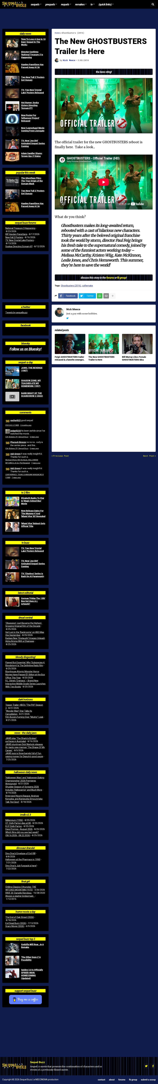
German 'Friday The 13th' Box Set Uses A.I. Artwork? (33, 601)
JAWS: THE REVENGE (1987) (31, 369)
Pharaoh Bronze (18, 442)
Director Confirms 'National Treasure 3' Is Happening (32, 54)
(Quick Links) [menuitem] (105, 4)
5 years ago (34, 437)
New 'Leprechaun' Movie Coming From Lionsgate (32, 129)
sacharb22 (15, 420)
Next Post (148, 456)
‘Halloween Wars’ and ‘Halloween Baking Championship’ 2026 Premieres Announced (24, 780)
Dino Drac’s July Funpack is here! (21, 865)
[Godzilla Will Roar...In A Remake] (12, 948)
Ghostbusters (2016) (73, 33)
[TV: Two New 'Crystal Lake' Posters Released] (12, 93)
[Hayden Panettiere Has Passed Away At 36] (12, 68)
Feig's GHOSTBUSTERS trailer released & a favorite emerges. (69, 358)
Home (57, 33)
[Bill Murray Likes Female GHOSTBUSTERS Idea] (137, 344)
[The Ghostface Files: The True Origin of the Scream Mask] (12, 181)
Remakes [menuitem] (80, 4)
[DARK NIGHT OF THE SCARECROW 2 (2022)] (12, 396)
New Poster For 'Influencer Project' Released (30, 118)
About (112, 1079)
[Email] (106, 295)
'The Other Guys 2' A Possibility (31, 958)
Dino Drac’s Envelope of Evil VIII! (20, 853)
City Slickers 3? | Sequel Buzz (16, 437)
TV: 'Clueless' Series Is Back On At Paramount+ (32, 575)
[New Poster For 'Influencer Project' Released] (12, 118)
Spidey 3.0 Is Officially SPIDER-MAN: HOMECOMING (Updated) (32, 974)
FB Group (133, 1079)
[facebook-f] (153, 1066)
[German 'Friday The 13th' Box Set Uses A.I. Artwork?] (12, 602)
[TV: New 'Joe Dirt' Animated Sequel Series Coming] (12, 144)
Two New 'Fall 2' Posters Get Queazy (32, 78)
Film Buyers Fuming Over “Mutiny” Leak (24, 717)
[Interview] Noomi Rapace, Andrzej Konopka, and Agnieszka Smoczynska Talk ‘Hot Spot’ (23, 799)
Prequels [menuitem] (50, 4)
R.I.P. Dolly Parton (13, 826)
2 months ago (25, 425)
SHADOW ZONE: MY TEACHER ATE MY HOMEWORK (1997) (31, 383)
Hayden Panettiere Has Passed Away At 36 (32, 66)
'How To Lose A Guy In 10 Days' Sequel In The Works (33, 42)
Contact (101, 1079)
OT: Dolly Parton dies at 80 (18, 823)
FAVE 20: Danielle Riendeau (18, 893)
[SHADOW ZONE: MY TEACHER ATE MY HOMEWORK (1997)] (12, 384)
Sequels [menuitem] (35, 4)
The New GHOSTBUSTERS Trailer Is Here (101, 358)
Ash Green (15, 453)
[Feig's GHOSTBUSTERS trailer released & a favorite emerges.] (70, 344)
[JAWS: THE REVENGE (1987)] (12, 371)
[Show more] (112, 295)
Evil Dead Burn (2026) (15, 923)
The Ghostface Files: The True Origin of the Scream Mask (32, 181)
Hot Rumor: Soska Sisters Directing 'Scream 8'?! (30, 105)
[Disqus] (104, 407)
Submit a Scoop (148, 1079)
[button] (153, 4)
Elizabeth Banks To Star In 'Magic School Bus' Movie (32, 501)
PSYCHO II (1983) (12, 425)
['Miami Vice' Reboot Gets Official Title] (12, 527)
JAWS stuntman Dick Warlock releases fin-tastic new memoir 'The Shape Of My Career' (25, 747)
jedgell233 (15, 430)
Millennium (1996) (14, 820)
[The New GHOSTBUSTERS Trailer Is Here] (103, 344)
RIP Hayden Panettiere (16, 234)
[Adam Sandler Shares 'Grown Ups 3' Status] (12, 157)
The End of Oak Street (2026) (19, 917)
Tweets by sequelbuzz (16, 312)
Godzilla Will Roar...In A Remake (32, 946)
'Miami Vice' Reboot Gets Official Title (33, 525)
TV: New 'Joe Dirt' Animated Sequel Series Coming (33, 143)
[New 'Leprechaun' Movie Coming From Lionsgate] (12, 131)
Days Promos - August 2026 (19, 829)
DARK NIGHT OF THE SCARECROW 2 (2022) (32, 394)
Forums (121, 1079)
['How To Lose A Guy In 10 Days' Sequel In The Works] (12, 42)
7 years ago (35, 463)
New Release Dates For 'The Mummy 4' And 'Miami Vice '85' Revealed (33, 513)
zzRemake (87, 286)
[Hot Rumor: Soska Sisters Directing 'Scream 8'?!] (12, 106)
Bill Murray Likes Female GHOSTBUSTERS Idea (134, 358)
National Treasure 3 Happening (20, 228)
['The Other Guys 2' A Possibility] (12, 960)
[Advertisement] (79, 19)
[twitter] (67, 318)
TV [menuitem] (92, 4)
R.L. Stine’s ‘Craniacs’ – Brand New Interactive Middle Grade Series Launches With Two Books (25, 683)
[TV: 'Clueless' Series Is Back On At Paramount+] (12, 577)
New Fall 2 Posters (14, 237)
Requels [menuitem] (65, 4)
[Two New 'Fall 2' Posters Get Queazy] (12, 80)
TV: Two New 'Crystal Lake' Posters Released (32, 91)
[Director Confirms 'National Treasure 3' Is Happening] (12, 55)
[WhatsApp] (99, 295)
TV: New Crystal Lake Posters (19, 240)
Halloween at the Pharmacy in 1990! (22, 859)
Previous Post (61, 456)
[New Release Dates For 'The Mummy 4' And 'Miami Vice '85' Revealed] (12, 514)
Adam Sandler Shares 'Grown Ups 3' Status (31, 155)
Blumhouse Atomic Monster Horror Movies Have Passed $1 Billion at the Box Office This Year (25, 674)
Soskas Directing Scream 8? (19, 246)
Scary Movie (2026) (14, 926)
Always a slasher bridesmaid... (20, 896)
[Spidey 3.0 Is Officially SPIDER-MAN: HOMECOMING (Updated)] (12, 973)
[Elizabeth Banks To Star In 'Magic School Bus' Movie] (12, 501)
